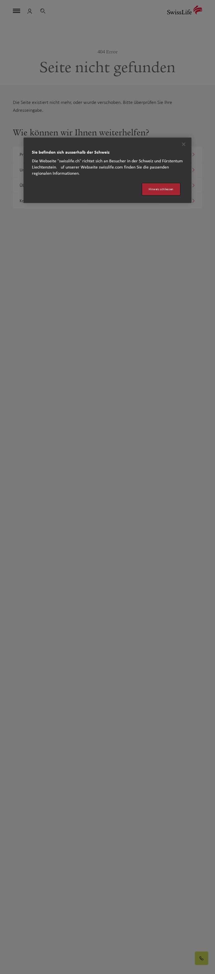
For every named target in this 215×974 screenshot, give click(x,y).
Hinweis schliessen (161, 189)
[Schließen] (183, 144)
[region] (107, 170)
